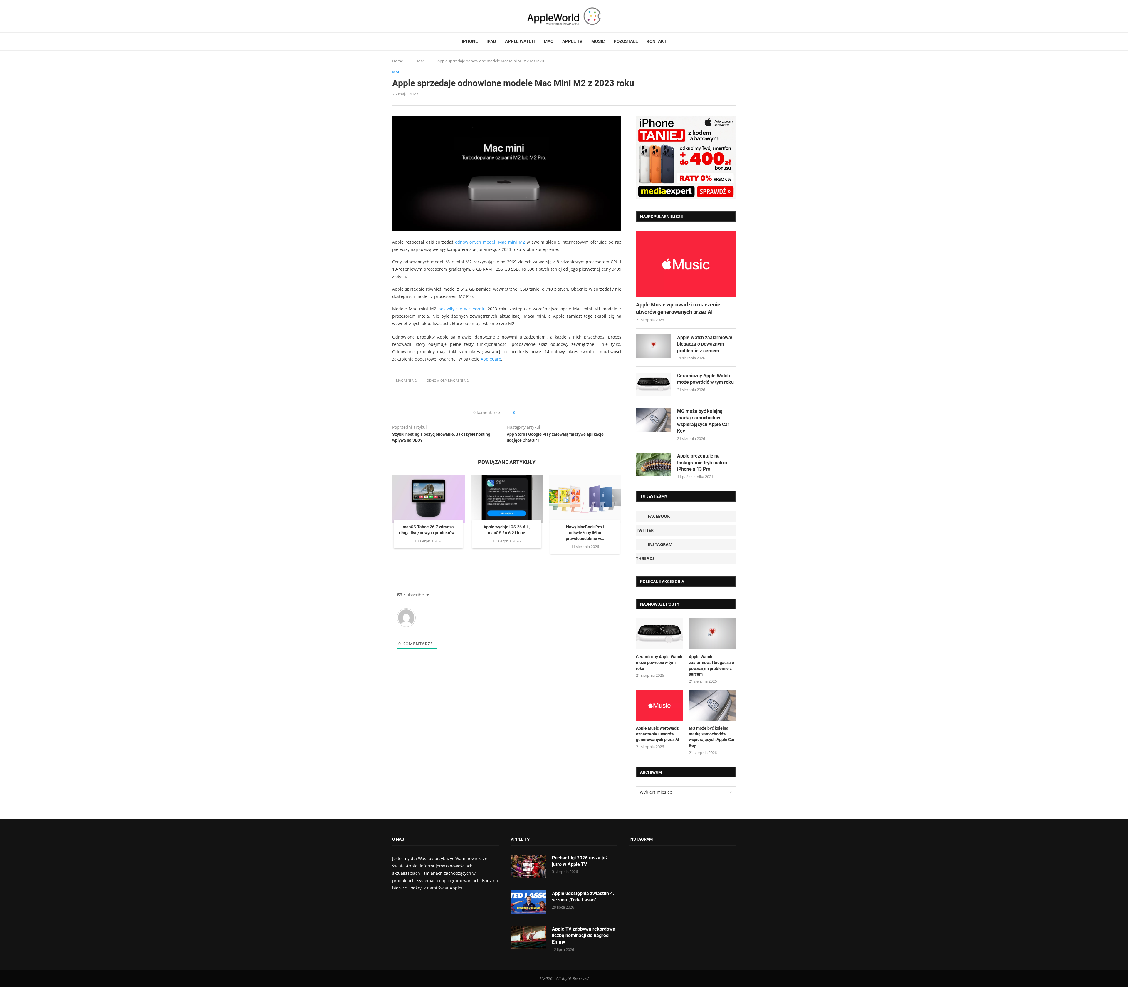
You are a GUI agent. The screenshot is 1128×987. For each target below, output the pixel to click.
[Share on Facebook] (525, 412)
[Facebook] (394, 16)
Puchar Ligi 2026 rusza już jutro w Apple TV (580, 861)
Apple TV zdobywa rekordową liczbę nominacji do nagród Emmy (583, 935)
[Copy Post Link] (533, 412)
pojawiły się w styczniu (462, 308)
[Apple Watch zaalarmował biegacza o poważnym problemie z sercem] (653, 346)
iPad (491, 41)
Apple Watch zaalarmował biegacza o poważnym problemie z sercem (705, 344)
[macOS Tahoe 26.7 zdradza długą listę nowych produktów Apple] (428, 499)
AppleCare (491, 359)
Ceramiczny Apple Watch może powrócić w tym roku (705, 379)
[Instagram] (405, 16)
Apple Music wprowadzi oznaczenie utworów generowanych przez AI (678, 308)
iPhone (470, 41)
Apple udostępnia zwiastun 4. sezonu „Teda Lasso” (583, 897)
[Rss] (416, 16)
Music (598, 41)
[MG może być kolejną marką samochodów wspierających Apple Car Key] (653, 420)
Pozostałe (626, 41)
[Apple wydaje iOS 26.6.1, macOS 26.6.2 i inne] (507, 499)
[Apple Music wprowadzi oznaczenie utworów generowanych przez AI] (686, 264)
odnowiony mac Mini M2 (448, 380)
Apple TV (572, 41)
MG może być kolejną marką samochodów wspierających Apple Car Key (703, 421)
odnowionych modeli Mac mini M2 (490, 242)
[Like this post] (518, 412)
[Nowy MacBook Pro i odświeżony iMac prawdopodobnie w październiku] (585, 499)
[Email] (424, 16)
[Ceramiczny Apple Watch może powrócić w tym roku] (653, 384)
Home (397, 60)
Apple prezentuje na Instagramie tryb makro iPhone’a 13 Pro (702, 462)
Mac (548, 41)
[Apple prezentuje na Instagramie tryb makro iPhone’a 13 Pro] (653, 464)
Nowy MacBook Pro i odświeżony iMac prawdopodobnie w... (585, 532)
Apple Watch (520, 41)
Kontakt (657, 41)
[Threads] (411, 16)
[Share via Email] (541, 412)
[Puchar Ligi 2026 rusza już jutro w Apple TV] (528, 866)
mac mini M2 (406, 380)
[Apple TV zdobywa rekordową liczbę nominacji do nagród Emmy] (528, 937)
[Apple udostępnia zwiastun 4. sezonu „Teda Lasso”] (528, 902)
